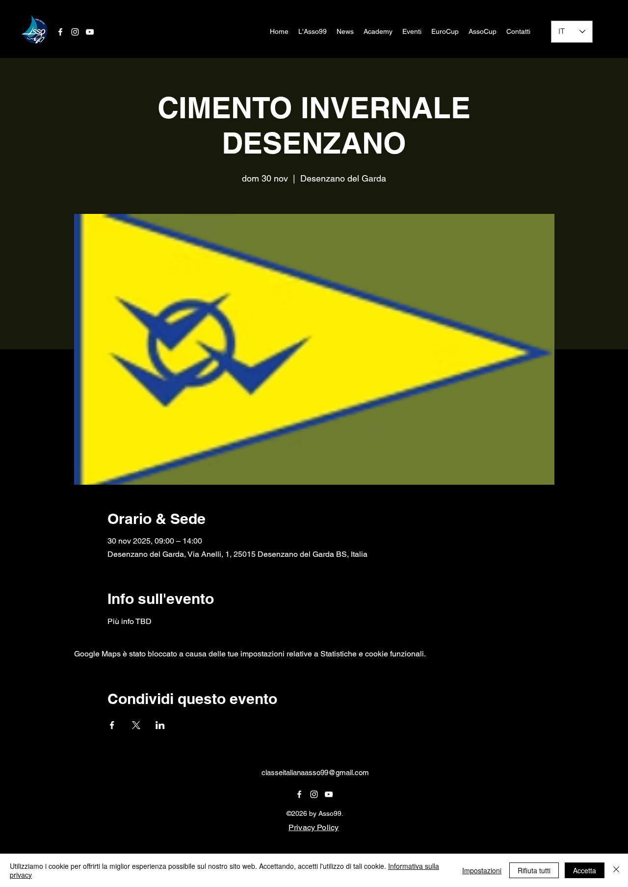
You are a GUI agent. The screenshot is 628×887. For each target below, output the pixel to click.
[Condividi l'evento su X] (136, 725)
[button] (312, 31)
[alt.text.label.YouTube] (329, 794)
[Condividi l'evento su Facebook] (112, 725)
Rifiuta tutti (534, 870)
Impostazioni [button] (481, 870)
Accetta (584, 870)
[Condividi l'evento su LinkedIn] (160, 725)
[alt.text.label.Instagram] (314, 794)
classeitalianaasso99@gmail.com (315, 772)
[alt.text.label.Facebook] (60, 32)
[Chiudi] (616, 870)
